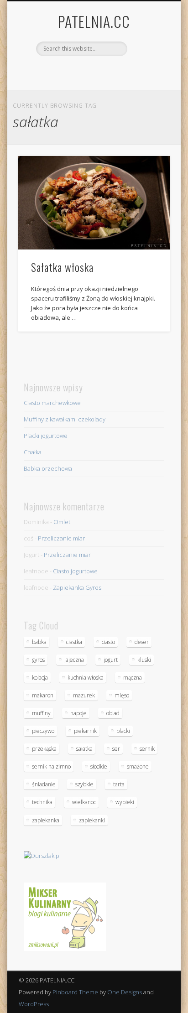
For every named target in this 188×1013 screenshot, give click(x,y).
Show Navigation (147, 81)
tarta (119, 784)
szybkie (84, 784)
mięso (122, 695)
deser (142, 642)
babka (39, 642)
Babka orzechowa (48, 468)
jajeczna (74, 660)
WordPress (34, 1004)
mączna (132, 677)
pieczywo (43, 731)
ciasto (108, 642)
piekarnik (85, 731)
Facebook (83, 71)
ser (116, 749)
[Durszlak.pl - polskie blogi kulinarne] (42, 856)
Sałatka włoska (62, 267)
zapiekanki (92, 820)
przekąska (44, 749)
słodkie (98, 766)
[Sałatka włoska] (94, 202)
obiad (113, 713)
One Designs (124, 992)
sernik (147, 749)
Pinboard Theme (75, 992)
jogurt (111, 660)
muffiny (41, 713)
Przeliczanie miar (61, 538)
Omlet (61, 522)
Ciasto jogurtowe (75, 571)
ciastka (74, 642)
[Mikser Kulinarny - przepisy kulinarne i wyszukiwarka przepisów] (65, 949)
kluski (144, 660)
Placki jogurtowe (46, 435)
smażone (138, 766)
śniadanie (44, 784)
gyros (38, 660)
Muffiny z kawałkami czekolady (64, 419)
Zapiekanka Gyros (77, 587)
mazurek (84, 695)
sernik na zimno (51, 766)
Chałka (33, 452)
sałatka (84, 749)
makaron (42, 695)
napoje (78, 713)
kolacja (40, 677)
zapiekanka (45, 820)
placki (123, 731)
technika (42, 802)
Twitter (102, 71)
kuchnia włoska (86, 677)
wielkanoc (84, 802)
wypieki (124, 802)
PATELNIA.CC (94, 21)
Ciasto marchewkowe (52, 403)
